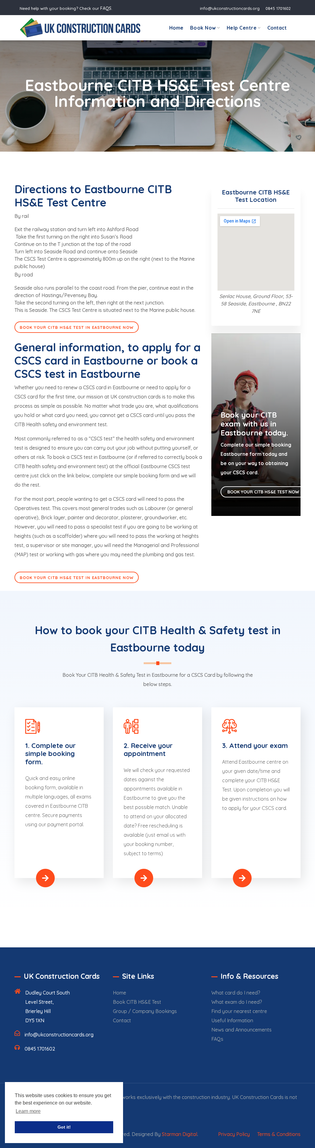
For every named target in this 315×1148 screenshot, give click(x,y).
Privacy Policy (234, 1134)
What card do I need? (235, 993)
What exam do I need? (236, 1002)
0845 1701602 (278, 8)
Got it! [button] (64, 1127)
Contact (277, 28)
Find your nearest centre (239, 1011)
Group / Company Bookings (145, 1011)
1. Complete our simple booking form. (50, 754)
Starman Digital (179, 1134)
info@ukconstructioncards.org (230, 8)
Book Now (203, 28)
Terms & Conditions (279, 1134)
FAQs (217, 1039)
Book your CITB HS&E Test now (263, 492)
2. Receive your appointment (148, 750)
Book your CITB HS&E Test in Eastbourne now (77, 327)
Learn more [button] (28, 1111)
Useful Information (232, 1020)
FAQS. (106, 8)
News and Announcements (241, 1030)
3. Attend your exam (255, 746)
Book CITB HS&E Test (137, 1002)
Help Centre (242, 28)
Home (176, 28)
